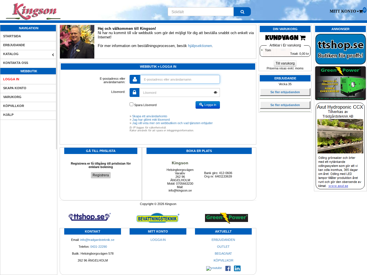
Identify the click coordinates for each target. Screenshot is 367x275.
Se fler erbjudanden (285, 92)
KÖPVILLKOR (13, 106)
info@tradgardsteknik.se (97, 239)
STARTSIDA (12, 36)
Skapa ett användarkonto (149, 116)
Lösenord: (118, 91)
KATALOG (11, 54)
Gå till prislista (101, 151)
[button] (344, 11)
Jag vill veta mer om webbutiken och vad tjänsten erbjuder (172, 123)
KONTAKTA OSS (15, 63)
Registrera (101, 175)
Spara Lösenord (145, 105)
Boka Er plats (199, 151)
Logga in (210, 104)
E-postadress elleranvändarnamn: (112, 80)
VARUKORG (12, 97)
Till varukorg (285, 63)
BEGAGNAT (223, 253)
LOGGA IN (11, 79)
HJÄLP (8, 114)
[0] (361, 11)
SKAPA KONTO (14, 88)
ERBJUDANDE (14, 45)
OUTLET (223, 246)
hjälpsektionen (200, 46)
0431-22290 (98, 246)
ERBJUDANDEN (223, 239)
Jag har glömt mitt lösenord (151, 119)
